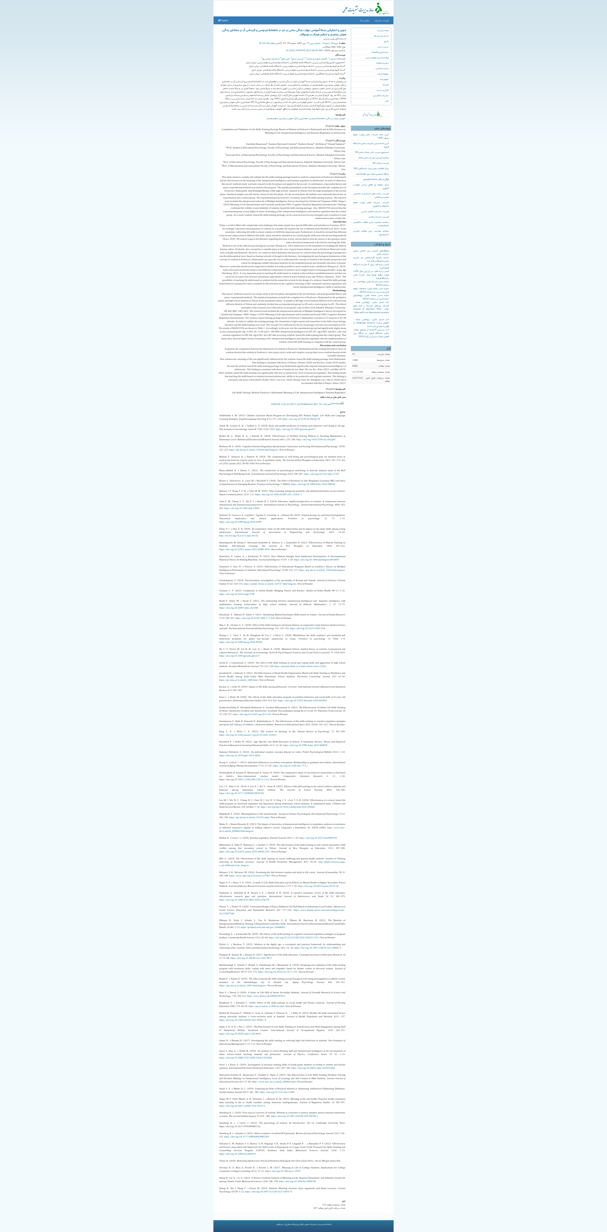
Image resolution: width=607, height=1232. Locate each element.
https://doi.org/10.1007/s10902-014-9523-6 (242, 1106)
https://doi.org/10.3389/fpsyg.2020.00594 (240, 642)
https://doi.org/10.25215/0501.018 (307, 628)
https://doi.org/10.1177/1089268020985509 (246, 1136)
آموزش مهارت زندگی (335, 118)
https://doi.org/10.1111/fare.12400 (277, 1092)
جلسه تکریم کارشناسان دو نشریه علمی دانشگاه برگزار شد (371, 259)
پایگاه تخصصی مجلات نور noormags (372, 174)
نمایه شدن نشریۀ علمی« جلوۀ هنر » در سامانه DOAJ (371, 283)
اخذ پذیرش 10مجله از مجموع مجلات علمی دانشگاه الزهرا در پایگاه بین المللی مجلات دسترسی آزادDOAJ (371, 333)
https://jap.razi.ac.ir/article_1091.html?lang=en (242, 985)
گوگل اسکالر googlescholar (376, 179)
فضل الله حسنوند (337, 58)
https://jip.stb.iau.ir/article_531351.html (249, 817)
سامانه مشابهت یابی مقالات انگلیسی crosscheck (371, 224)
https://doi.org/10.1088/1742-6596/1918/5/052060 (245, 1057)
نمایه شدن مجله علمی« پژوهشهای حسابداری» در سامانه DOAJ (371, 297)
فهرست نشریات (381, 20)
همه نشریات (383, 30)
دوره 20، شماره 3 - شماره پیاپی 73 (322, 43)
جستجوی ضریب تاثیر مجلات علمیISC (372, 152)
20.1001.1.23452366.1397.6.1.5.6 (252, 779)
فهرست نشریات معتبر (379, 216)
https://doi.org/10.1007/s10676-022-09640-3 (317, 948)
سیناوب (279, 1224)
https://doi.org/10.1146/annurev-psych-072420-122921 (247, 735)
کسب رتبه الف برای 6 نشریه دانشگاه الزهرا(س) (371, 266)
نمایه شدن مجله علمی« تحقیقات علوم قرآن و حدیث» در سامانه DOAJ (371, 290)
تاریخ (386, 41)
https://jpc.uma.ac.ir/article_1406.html (238, 680)
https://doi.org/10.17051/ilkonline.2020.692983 (302, 700)
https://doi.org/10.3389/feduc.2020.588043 (313, 484)
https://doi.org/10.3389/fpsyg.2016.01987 (240, 522)
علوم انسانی (383, 74)
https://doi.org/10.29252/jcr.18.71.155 (277, 972)
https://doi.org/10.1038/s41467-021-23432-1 (278, 494)
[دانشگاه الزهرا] (371, 114)
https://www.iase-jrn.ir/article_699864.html (274, 1081)
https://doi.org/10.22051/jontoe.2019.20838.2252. (244, 851)
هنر (387, 101)
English (224, 20)
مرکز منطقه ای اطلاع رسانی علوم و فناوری (371, 186)
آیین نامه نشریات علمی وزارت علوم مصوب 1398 (371, 136)
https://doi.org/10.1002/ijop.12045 (241, 508)
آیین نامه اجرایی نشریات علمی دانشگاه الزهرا (371, 145)
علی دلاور (285, 58)
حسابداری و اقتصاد (380, 52)
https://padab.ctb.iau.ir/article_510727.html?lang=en (270, 584)
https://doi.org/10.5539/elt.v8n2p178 (301, 419)
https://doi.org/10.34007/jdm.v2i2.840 (238, 608)
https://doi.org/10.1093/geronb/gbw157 (239, 656)
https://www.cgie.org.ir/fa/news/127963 (249, 875)
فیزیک (385, 84)
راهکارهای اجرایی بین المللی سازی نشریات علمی (371, 252)
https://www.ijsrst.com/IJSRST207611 (266, 996)
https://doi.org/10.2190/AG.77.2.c (290, 765)
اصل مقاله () (269, 43)
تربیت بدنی (383, 46)
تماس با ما (364, 20)
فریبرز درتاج (297, 58)
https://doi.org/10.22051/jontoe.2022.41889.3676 (244, 549)
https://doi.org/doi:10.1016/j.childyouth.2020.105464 (288, 807)
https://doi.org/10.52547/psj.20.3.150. (252, 714)
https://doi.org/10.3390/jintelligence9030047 (316, 559)
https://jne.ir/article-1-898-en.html (266, 1006)
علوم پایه (384, 79)
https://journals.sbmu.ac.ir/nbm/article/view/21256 (300, 666)
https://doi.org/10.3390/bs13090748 (297, 1181)
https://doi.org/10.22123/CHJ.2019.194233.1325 (293, 937)
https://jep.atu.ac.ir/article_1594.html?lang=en (322, 570)
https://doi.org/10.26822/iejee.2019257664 (313, 1068)
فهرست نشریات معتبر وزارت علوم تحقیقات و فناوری (371, 204)
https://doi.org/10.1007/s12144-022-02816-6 (268, 1191)
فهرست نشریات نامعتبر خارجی (375, 211)
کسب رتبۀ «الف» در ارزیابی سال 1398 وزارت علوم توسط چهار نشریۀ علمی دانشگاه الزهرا (371, 274)
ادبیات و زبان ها (381, 35)
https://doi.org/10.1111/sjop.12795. (322, 474)
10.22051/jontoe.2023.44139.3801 (305, 50)
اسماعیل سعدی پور (270, 58)
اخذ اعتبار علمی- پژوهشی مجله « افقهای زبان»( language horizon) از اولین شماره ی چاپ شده (371, 322)
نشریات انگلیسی (381, 95)
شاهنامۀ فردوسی (317, 118)
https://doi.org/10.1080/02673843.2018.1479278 (244, 900)
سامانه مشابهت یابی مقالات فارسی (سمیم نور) (371, 233)
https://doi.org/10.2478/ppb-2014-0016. (240, 755)
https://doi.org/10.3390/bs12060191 (237, 1154)
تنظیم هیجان (272, 118)
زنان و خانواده (382, 63)
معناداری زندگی (301, 118)
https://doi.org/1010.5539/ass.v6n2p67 (316, 439)
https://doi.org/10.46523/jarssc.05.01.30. (318, 886)
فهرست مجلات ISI (381, 163)
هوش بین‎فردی (286, 118)
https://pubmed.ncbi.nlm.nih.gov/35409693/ (263, 927)
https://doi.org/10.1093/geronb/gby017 (296, 429)
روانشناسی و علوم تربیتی (377, 57)
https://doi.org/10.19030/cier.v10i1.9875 (251, 958)
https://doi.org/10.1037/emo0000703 (318, 838)
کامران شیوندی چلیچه (316, 58)
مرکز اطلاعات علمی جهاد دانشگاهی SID (371, 168)
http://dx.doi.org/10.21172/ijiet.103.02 (238, 535)
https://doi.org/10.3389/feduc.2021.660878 (305, 745)
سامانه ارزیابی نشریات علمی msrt (374, 157)
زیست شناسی (382, 68)
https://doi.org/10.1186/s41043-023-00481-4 (242, 1020)
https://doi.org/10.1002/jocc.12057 (283, 1171)
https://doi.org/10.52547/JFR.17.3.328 (254, 618)
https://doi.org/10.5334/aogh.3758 (236, 594)
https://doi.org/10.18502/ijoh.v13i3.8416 (240, 1033)
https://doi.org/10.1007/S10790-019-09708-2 (294, 1116)
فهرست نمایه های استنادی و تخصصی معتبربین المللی (371, 195)
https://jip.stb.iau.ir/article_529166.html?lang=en (253, 450)
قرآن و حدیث (382, 90)
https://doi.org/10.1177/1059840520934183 (241, 793)
